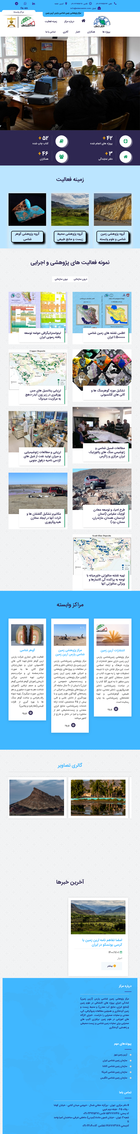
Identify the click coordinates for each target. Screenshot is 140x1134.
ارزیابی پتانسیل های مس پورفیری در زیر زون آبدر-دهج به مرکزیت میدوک (43, 394)
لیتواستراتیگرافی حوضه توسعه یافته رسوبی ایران (42, 335)
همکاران (91, 32)
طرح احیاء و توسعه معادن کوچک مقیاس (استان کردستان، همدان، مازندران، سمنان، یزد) (108, 516)
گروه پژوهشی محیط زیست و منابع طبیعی (70, 236)
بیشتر (110, 966)
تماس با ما (50, 32)
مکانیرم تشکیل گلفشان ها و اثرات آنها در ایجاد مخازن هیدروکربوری (44, 518)
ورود (109, 709)
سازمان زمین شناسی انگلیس (113, 1078)
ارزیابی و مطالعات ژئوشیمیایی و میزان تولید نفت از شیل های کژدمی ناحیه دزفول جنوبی (42, 456)
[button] (69, 21)
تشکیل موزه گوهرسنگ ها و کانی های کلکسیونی (108, 392)
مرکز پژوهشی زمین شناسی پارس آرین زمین (70, 652)
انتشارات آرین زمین (113, 651)
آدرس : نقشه (59, 3)
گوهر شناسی (27, 650)
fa (21, 8)
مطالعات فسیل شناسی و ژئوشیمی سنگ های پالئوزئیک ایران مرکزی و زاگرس (107, 452)
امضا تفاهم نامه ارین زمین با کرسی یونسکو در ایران (102, 942)
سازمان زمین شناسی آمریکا (114, 1072)
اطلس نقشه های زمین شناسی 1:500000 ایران (106, 335)
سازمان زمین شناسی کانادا (114, 1066)
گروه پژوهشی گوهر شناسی (27, 236)
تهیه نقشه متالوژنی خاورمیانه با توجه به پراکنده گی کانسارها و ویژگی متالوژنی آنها (106, 579)
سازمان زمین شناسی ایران (115, 1061)
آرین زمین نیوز (120, 1055)
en (26, 8)
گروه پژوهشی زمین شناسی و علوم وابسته (113, 236)
